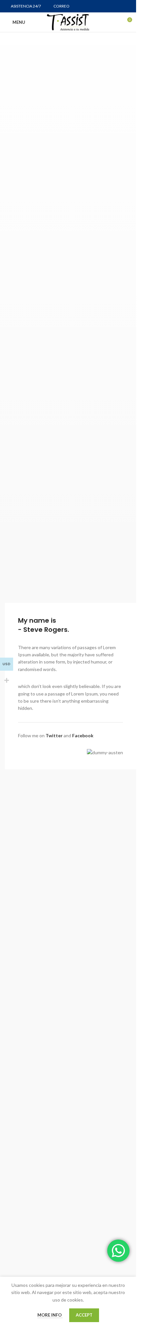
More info (50, 1315)
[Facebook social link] (102, 6)
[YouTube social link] (118, 6)
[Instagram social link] (110, 6)
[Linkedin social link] (127, 6)
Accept (84, 1315)
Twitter (54, 735)
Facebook (82, 735)
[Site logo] (68, 21)
